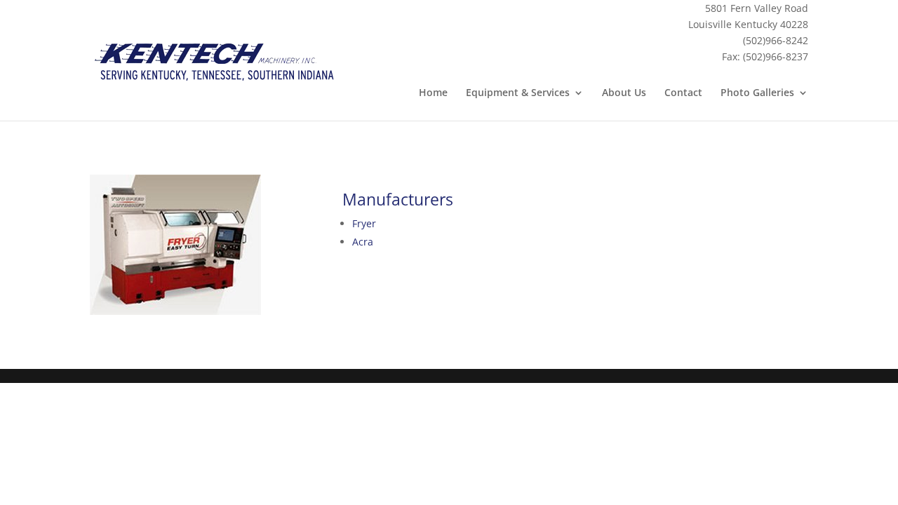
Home (433, 93)
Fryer (364, 223)
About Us (624, 93)
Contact (683, 93)
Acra (362, 241)
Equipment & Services (518, 93)
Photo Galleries (757, 93)
